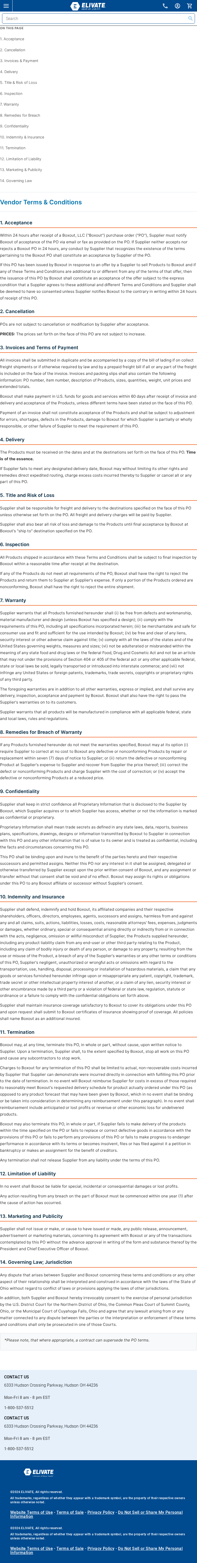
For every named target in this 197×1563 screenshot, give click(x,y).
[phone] (168, 7)
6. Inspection (11, 93)
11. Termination (12, 148)
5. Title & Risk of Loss (18, 82)
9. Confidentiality (14, 126)
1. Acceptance (12, 39)
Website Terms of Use (31, 1512)
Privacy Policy (101, 1512)
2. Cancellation (12, 50)
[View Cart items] (192, 6)
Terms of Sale (70, 1512)
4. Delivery (9, 71)
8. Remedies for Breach (20, 115)
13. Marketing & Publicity (21, 169)
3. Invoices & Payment (19, 60)
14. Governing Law (16, 180)
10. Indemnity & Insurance (22, 137)
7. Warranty (9, 104)
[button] (6, 6)
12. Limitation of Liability (20, 159)
